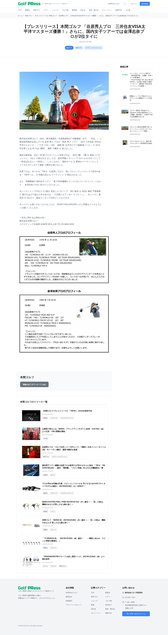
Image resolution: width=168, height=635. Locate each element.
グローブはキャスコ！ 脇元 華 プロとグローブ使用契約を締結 (141, 142)
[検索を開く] (125, 4)
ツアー (45, 10)
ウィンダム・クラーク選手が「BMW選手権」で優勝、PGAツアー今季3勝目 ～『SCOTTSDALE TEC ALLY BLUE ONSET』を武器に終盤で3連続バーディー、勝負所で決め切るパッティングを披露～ (141, 79)
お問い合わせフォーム (137, 614)
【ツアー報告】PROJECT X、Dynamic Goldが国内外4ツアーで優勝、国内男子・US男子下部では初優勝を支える (141, 113)
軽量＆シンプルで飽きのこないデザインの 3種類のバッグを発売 (141, 98)
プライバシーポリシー (74, 605)
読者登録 (145, 4)
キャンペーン (107, 10)
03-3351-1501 (130, 597)
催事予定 (118, 10)
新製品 (27, 10)
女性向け (108, 605)
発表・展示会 (94, 10)
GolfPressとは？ (114, 4)
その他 (127, 10)
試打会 (82, 10)
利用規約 (69, 601)
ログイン (134, 4)
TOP (19, 10)
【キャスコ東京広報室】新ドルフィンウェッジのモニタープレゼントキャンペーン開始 (141, 129)
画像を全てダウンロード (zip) (34, 384)
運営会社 (69, 597)
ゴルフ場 (65, 10)
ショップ (55, 10)
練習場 (74, 10)
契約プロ (36, 10)
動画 (92, 605)
